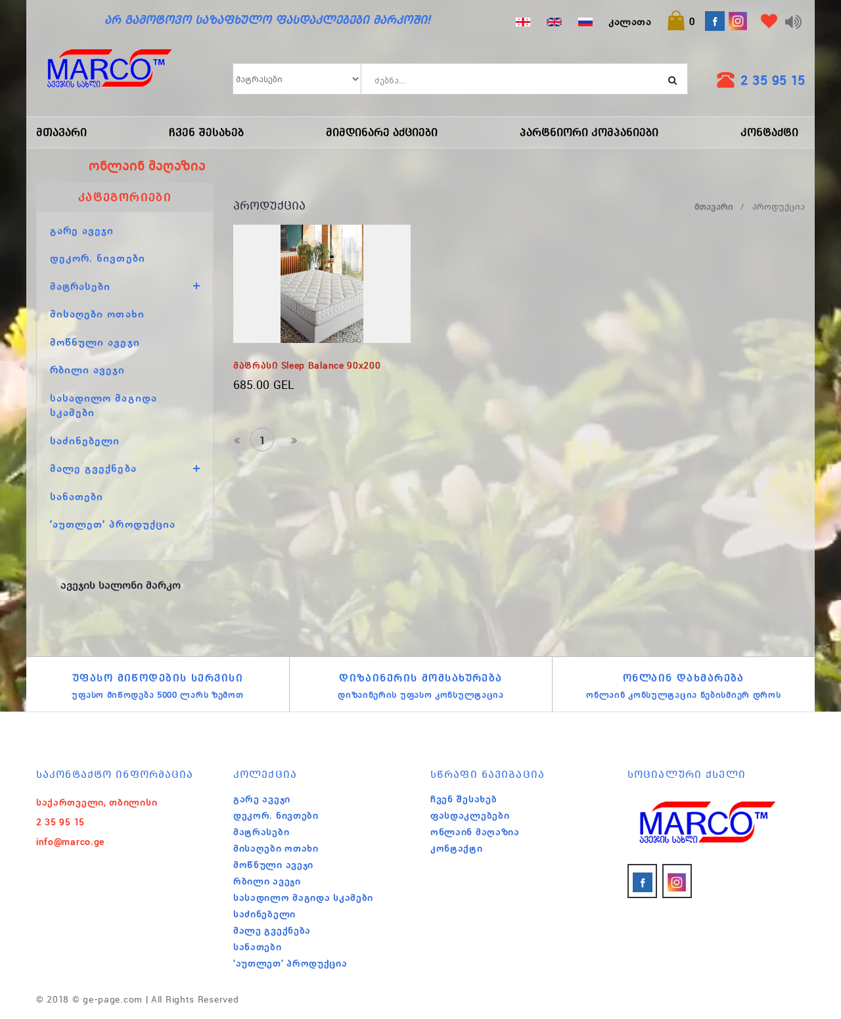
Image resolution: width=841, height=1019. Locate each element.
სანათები (76, 496)
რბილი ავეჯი (87, 369)
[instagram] (677, 881)
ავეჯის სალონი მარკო (120, 584)
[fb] (642, 881)
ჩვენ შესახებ (206, 132)
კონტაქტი (769, 132)
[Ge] (523, 21)
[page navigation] (237, 439)
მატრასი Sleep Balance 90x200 (307, 365)
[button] (680, 21)
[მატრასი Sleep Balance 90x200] (322, 284)
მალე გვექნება (272, 930)
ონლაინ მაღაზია (475, 832)
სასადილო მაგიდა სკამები (303, 897)
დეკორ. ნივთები (97, 257)
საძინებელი (85, 440)
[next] (294, 439)
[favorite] (769, 23)
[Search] (673, 79)
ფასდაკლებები (469, 815)
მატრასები (261, 832)
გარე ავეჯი (82, 230)
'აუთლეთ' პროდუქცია (112, 523)
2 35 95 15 (772, 80)
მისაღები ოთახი (97, 313)
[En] (554, 21)
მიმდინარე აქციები (382, 132)
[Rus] (585, 21)
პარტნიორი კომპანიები (589, 132)
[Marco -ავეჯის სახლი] (109, 79)
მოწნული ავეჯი (95, 341)
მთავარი (61, 132)
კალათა (629, 21)
